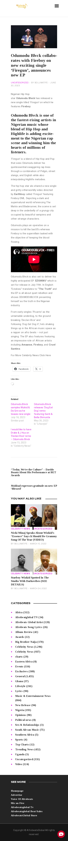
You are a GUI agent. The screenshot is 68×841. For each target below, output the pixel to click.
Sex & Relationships (27, 724)
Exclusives (21, 671)
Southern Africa (24, 734)
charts (19, 656)
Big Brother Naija (26, 641)
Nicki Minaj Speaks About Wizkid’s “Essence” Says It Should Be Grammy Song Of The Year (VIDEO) (34, 536)
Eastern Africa (24, 661)
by (39, 83)
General (20, 676)
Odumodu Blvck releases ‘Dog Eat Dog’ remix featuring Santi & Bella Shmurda (43, 411)
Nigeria (19, 710)
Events (19, 666)
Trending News (24, 749)
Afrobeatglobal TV (26, 617)
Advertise (16, 795)
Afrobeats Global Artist (29, 622)
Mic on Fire (17, 803)
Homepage (17, 791)
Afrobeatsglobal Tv (22, 807)
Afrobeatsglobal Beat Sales (27, 811)
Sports (19, 739)
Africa (19, 612)
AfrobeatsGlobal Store (24, 815)
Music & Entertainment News (33, 696)
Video (18, 764)
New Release (23, 705)
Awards (19, 637)
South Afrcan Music (27, 729)
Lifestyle (20, 686)
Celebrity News (20, 529)
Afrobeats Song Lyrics (28, 627)
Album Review (24, 632)
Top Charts (22, 744)
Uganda (20, 754)
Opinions (20, 715)
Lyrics (19, 691)
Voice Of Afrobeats (22, 799)
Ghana (19, 681)
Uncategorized (20, 83)
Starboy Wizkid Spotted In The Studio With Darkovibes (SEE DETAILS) (30, 581)
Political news (23, 720)
